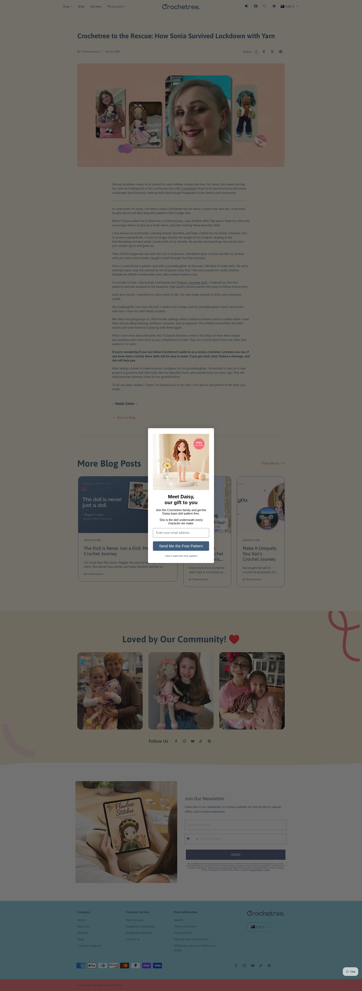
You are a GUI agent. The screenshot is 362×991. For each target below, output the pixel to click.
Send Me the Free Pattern (181, 546)
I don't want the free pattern (181, 556)
